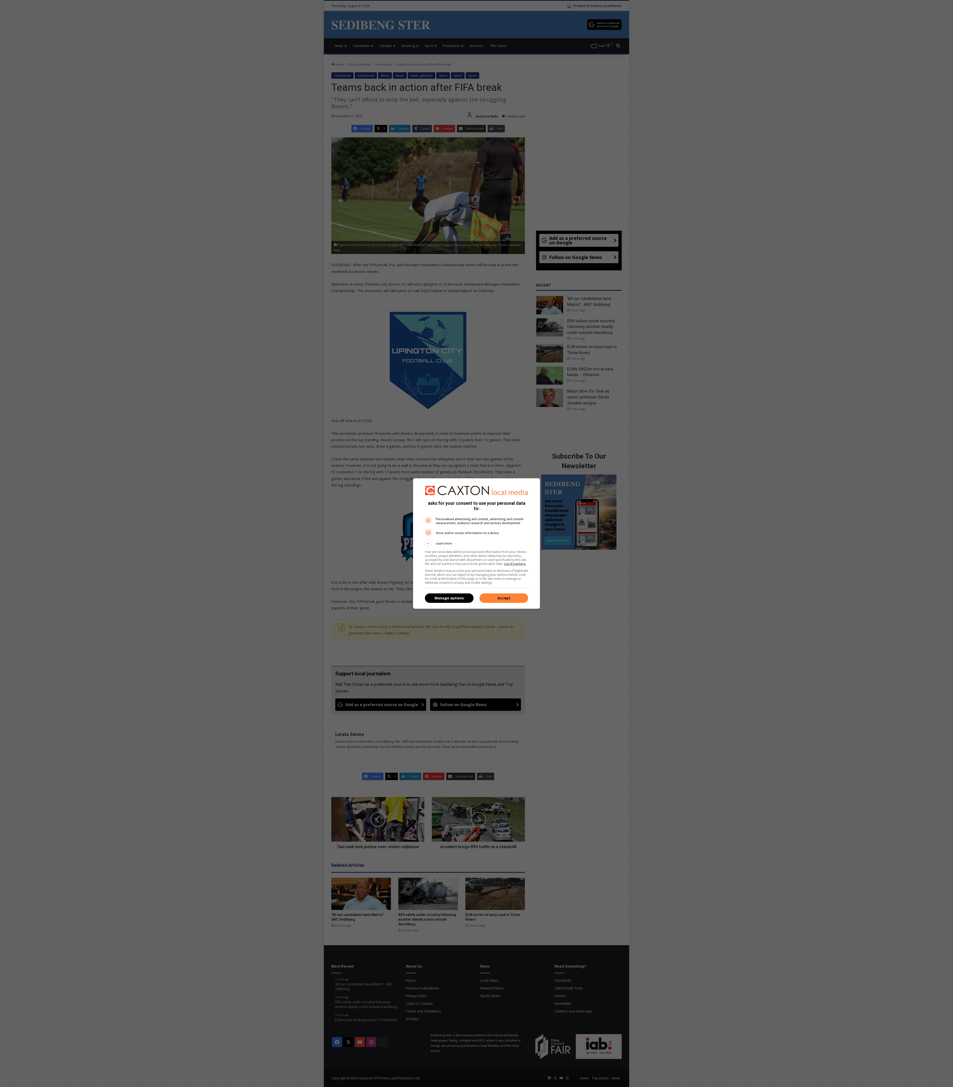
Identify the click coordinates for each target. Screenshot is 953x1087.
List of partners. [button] (515, 564)
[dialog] (476, 543)
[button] (476, 543)
